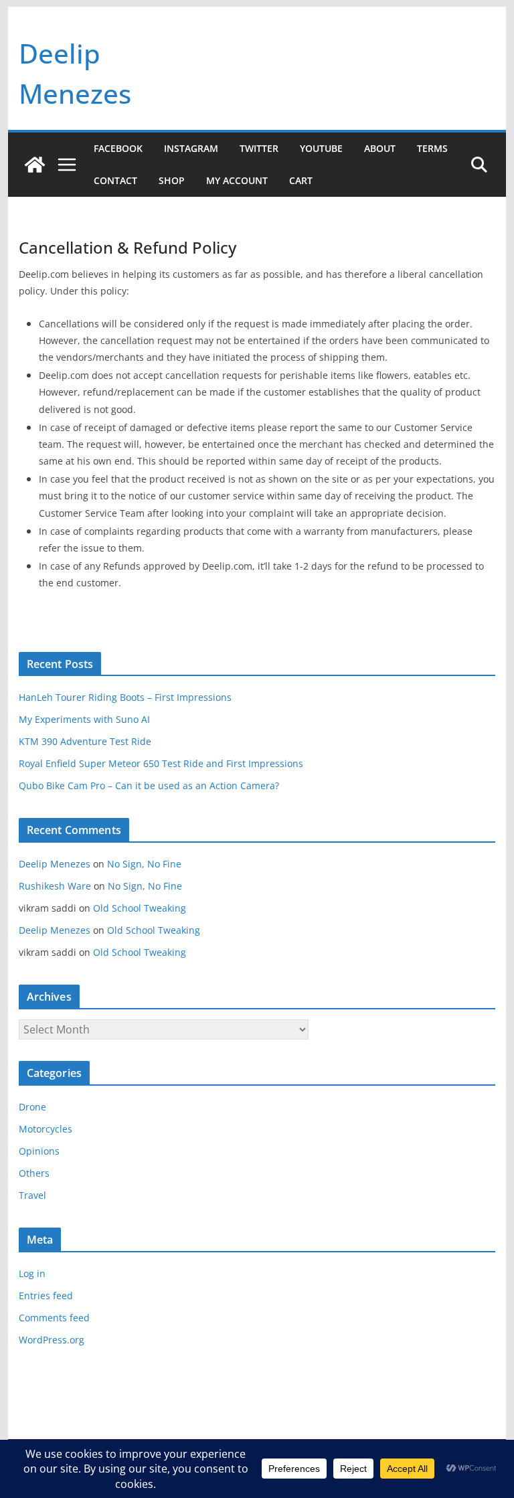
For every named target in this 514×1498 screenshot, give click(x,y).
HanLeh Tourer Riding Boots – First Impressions (125, 697)
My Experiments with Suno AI (84, 719)
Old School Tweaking (139, 908)
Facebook (118, 148)
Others (34, 1173)
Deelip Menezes (54, 863)
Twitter (259, 148)
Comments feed (54, 1317)
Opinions (39, 1151)
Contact (115, 180)
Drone (32, 1106)
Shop (172, 180)
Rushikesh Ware (55, 886)
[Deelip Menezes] (35, 165)
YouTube (321, 148)
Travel (32, 1195)
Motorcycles (45, 1128)
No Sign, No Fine (144, 863)
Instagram (191, 148)
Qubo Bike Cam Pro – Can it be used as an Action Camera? (149, 785)
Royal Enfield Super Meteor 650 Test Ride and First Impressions (161, 763)
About (380, 148)
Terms (432, 148)
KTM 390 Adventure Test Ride (85, 741)
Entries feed (46, 1295)
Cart (301, 180)
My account (237, 180)
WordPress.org (51, 1339)
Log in (32, 1273)
